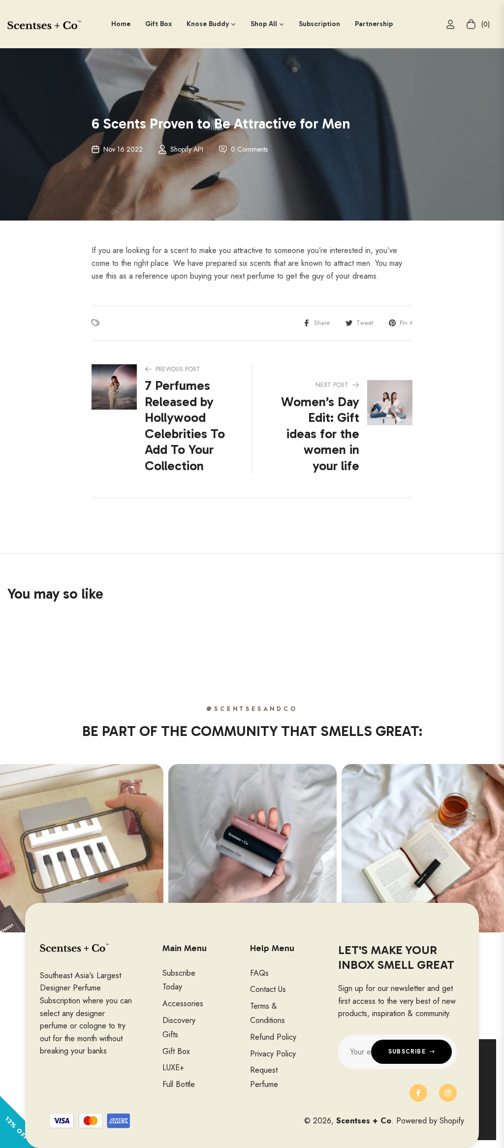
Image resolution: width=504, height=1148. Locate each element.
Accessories (182, 1003)
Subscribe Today (178, 980)
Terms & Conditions (267, 1013)
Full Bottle (178, 1084)
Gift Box (176, 1051)
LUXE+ (173, 1067)
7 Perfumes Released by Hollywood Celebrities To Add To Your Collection (185, 426)
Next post (331, 384)
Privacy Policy (273, 1053)
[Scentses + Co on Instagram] (448, 1093)
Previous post (178, 369)
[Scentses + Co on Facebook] (418, 1093)
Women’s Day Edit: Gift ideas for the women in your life (320, 434)
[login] (450, 24)
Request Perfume (264, 1077)
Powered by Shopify (430, 1120)
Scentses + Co (363, 1120)
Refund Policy (273, 1037)
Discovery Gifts (178, 1027)
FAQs (259, 973)
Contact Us (268, 989)
